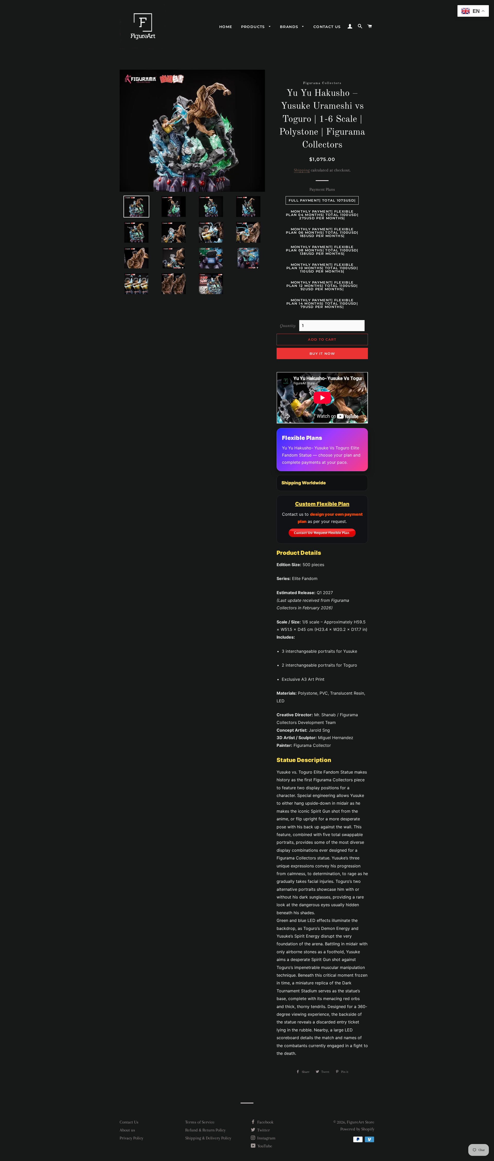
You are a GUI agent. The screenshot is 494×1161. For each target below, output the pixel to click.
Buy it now (322, 353)
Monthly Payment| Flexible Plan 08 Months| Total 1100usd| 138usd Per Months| (322, 250)
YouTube (264, 1146)
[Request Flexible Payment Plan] (322, 533)
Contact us (327, 26)
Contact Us (129, 1122)
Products (254, 26)
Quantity (288, 325)
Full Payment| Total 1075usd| (322, 200)
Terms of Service (200, 1122)
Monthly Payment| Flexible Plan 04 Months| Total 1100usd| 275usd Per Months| (322, 214)
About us (127, 1130)
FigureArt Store (360, 1122)
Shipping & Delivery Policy (208, 1138)
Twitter (263, 1130)
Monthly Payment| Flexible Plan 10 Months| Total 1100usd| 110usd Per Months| (322, 267)
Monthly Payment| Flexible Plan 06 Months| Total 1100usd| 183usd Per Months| (322, 232)
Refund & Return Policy (205, 1130)
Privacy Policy (131, 1138)
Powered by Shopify (357, 1129)
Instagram (266, 1138)
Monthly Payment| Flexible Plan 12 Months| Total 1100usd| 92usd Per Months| (322, 285)
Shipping (302, 170)
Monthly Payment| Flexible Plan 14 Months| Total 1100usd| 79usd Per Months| (322, 303)
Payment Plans (322, 189)
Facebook (265, 1122)
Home (225, 26)
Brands (290, 26)
